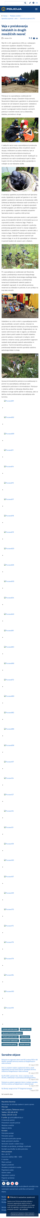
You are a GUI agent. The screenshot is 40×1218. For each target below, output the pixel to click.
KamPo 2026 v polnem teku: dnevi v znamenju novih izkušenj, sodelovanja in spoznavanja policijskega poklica (18, 1077)
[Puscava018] (14, 523)
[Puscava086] (14, 736)
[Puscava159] (14, 851)
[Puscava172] (14, 933)
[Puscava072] (14, 687)
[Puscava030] (14, 588)
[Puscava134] (14, 818)
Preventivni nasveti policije (11, 1123)
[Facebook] (8, 1183)
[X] (3, 1183)
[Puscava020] (14, 555)
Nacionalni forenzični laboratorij (12, 1033)
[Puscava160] (14, 867)
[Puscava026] (14, 572)
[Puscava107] (14, 769)
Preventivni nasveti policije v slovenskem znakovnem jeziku (30, 3)
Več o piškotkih (24, 1209)
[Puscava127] (14, 801)
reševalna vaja (25, 1041)
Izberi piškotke (29, 1214)
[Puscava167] (14, 883)
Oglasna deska (7, 1128)
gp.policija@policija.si (15, 1117)
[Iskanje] (25, 3)
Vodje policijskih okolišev (10, 1141)
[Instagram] (16, 1183)
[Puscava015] (14, 490)
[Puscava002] (14, 424)
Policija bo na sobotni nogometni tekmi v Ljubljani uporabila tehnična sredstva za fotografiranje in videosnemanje (20, 1083)
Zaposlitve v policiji (8, 1175)
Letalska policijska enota (10, 1029)
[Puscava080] (14, 703)
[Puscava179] (14, 965)
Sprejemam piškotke (17, 1214)
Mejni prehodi (6, 1162)
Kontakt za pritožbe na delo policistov (15, 1149)
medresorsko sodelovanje (10, 1041)
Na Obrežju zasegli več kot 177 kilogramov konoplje (17, 1089)
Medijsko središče (8, 1125)
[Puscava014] (14, 473)
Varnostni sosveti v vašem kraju (12, 1144)
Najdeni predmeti (8, 1165)
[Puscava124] (14, 785)
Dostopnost (34, 3)
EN (37, 3)
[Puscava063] (14, 654)
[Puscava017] (14, 506)
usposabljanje (25, 1037)
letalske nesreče (25, 1044)
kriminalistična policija (10, 1044)
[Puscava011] (14, 457)
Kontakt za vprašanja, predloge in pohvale (16, 1146)
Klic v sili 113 (6, 1154)
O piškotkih (6, 1199)
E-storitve (5, 1159)
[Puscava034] (14, 605)
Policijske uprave (7, 1136)
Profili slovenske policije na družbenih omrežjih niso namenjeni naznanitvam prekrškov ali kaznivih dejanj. (20, 1189)
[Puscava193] (14, 1015)
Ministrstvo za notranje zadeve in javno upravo (18, 1104)
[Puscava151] (14, 834)
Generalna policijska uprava (11, 1138)
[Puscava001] (14, 408)
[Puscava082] (14, 719)
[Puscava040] (14, 621)
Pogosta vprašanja (8, 1178)
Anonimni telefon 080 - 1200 (12, 1157)
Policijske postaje (8, 1133)
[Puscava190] (14, 998)
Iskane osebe (6, 1173)
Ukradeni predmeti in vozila (11, 1167)
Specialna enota (25, 1029)
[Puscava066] (14, 670)
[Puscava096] (14, 752)
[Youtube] (12, 1183)
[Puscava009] (14, 441)
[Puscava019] (14, 539)
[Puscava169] (14, 900)
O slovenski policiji (8, 1120)
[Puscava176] (14, 949)
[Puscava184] (14, 982)
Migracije (5, 1180)
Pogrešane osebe (8, 1170)
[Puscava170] (14, 916)
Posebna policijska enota (10, 1037)
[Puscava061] (14, 637)
